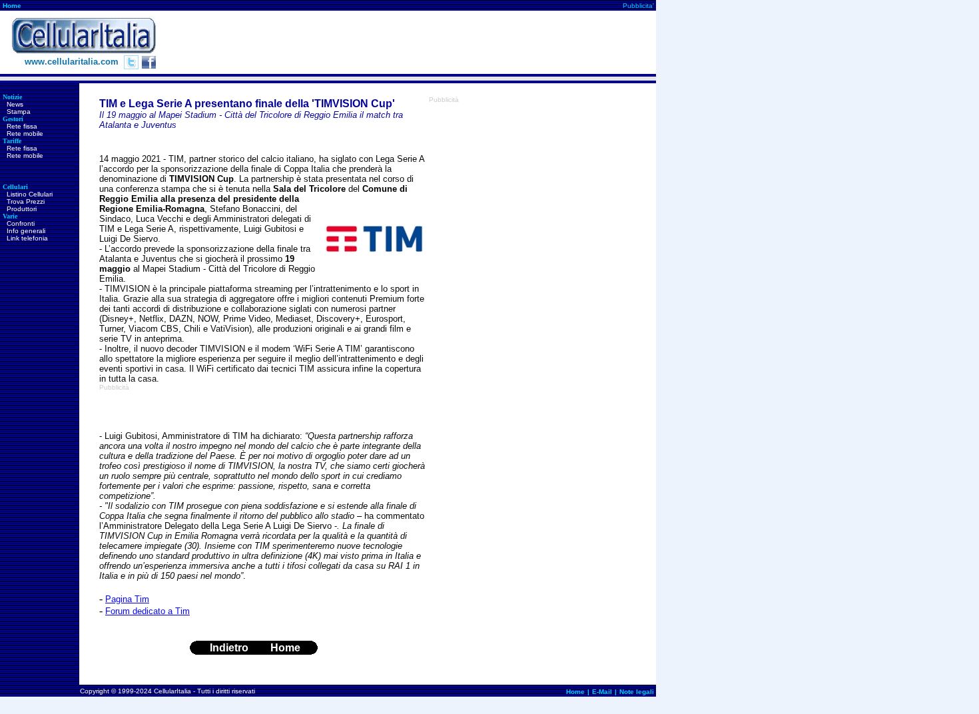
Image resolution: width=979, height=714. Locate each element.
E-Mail (602, 691)
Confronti (21, 223)
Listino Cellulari (30, 194)
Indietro (229, 647)
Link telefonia (27, 238)
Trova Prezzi (26, 201)
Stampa (19, 111)
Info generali (26, 230)
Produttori (22, 208)
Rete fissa (22, 126)
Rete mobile (25, 133)
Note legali (636, 691)
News (15, 104)
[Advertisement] (413, 43)
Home (12, 5)
